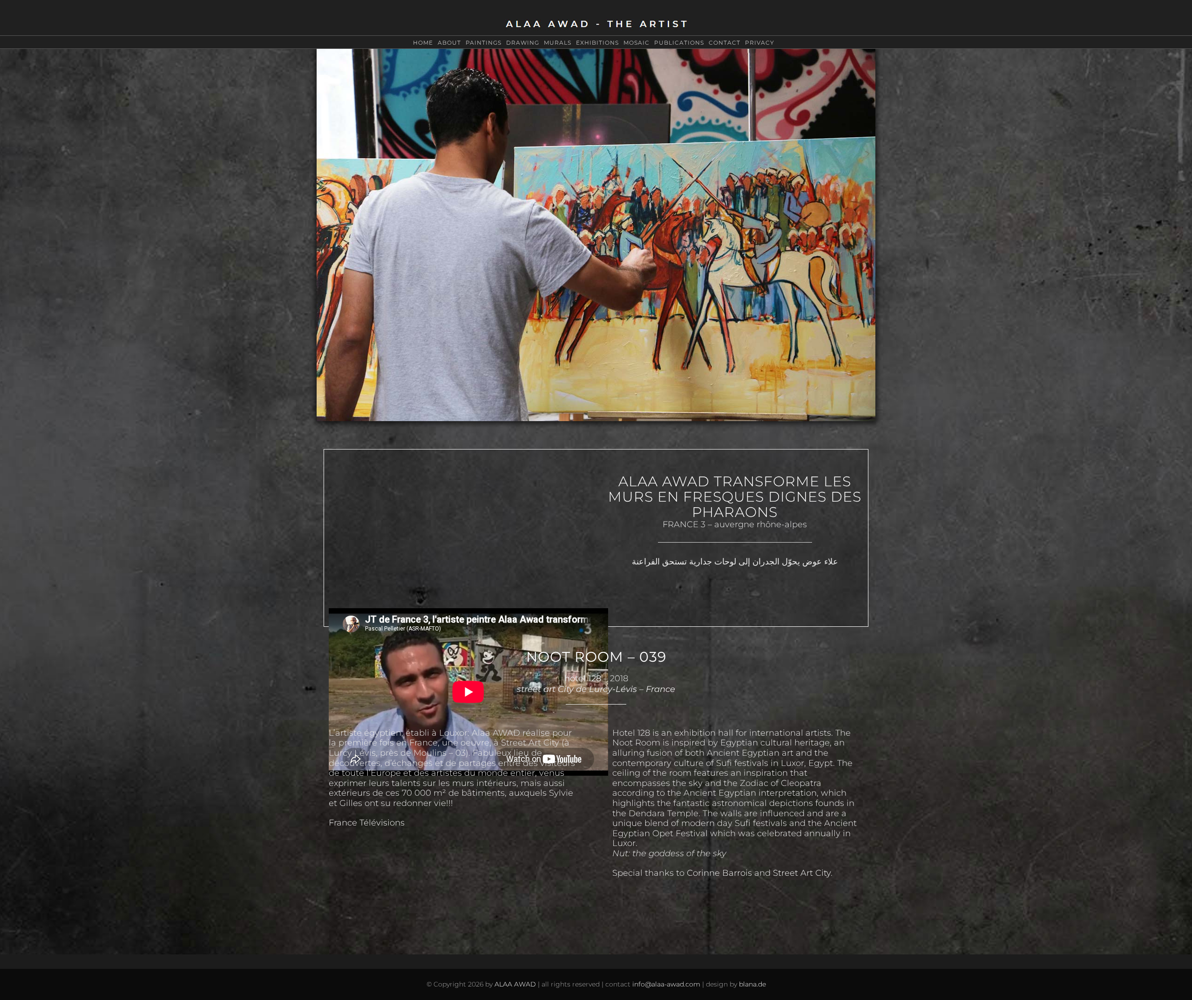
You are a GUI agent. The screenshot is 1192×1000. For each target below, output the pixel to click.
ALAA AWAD (515, 984)
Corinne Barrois (719, 873)
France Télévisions (367, 823)
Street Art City (802, 873)
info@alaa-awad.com (666, 984)
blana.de (752, 984)
